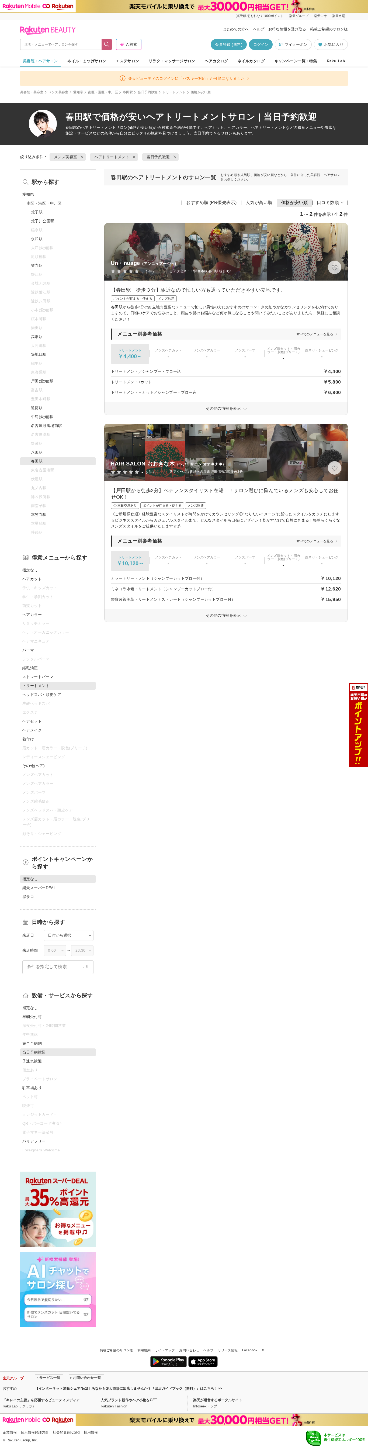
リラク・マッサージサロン (172, 61)
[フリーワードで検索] (107, 44)
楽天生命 (320, 16)
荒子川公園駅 (42, 221)
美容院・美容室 (32, 92)
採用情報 (91, 1432)
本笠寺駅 (39, 514)
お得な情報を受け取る (287, 29)
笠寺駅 (37, 265)
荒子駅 (37, 212)
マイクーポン (296, 44)
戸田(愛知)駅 (42, 381)
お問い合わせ (189, 1350)
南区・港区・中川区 (103, 92)
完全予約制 (32, 1043)
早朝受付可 (32, 1016)
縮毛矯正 (30, 668)
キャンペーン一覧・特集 (296, 61)
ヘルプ (258, 29)
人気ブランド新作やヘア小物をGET (129, 1400)
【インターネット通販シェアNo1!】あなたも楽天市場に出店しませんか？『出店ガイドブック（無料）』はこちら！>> (128, 1388)
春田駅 (128, 92)
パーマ (28, 650)
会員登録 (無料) (228, 44)
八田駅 (37, 452)
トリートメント (174, 92)
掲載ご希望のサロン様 (329, 29)
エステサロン (127, 61)
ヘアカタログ (216, 61)
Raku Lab (336, 61)
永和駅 (37, 239)
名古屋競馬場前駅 (46, 425)
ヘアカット (32, 579)
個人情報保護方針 (35, 1432)
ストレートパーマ (37, 677)
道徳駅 (37, 408)
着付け (28, 739)
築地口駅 (39, 354)
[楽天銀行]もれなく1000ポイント (260, 16)
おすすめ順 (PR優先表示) (211, 202)
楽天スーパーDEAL (39, 888)
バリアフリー (34, 1141)
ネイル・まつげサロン (86, 61)
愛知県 (78, 92)
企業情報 (10, 1432)
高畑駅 (37, 336)
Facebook (250, 1350)
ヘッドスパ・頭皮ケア (41, 694)
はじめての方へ (236, 29)
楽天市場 (338, 16)
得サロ (28, 897)
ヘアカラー (32, 614)
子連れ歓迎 (32, 1061)
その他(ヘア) (33, 766)
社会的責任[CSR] (66, 1432)
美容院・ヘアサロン (40, 61)
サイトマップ (165, 1350)
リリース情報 (228, 1350)
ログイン (260, 44)
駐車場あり (32, 1088)
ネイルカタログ (251, 61)
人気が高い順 (259, 202)
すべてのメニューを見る (315, 334)
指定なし (30, 570)
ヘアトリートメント (98, 127)
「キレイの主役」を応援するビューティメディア (41, 1400)
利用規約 (144, 1350)
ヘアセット (32, 721)
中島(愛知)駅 (42, 417)
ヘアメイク (32, 730)
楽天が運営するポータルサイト (217, 1400)
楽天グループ (298, 16)
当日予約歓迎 (148, 92)
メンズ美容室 (58, 92)
